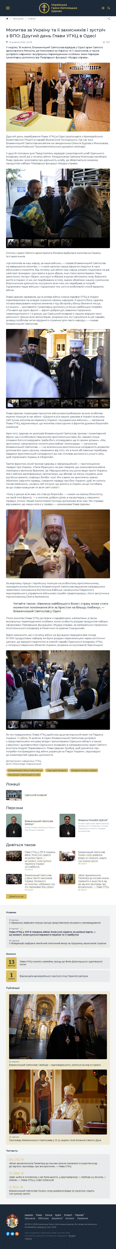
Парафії (79, 1215)
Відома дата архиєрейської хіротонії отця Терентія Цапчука (54, 976)
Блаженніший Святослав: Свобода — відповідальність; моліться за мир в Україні (55, 1065)
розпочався (73, 136)
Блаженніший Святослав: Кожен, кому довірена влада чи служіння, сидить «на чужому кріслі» (92, 856)
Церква (29, 1215)
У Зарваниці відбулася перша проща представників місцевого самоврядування (55, 922)
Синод (48, 1215)
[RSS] (17, 1234)
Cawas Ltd (41, 1227)
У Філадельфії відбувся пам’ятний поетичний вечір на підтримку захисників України (57, 943)
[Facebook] (8, 1234)
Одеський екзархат (57, 770)
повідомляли (22, 734)
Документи (57, 1218)
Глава (39, 1215)
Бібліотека (43, 1218)
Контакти (69, 1218)
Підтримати (82, 1218)
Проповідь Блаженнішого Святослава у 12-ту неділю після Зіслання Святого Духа (55, 1140)
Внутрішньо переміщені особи (24, 775)
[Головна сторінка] (7, 18)
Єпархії (68, 1215)
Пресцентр (30, 1218)
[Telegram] (12, 1234)
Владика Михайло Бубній (84, 770)
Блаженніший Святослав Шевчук (25, 770)
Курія (58, 1215)
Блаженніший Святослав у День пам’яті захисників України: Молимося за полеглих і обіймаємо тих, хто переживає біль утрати (40, 881)
